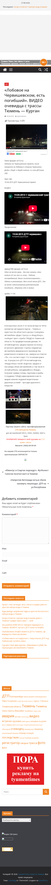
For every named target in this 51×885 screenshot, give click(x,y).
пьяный (22, 738)
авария (8, 715)
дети (24, 721)
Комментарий (10, 514)
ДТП (6, 84)
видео (34, 716)
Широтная (37, 711)
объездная (6, 729)
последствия (10, 737)
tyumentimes (21, 116)
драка (28, 721)
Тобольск (44, 701)
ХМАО (5, 711)
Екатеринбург (17, 696)
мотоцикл (19, 725)
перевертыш (29, 729)
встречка (7, 721)
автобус (18, 717)
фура (4, 747)
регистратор (11, 743)
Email (4, 560)
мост (14, 725)
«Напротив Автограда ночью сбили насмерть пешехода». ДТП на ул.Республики (28, 484)
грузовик (17, 721)
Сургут (36, 701)
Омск (4, 701)
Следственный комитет (25, 701)
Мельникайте (29, 697)
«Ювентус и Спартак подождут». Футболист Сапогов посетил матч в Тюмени (27, 472)
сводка (24, 743)
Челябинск (29, 711)
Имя (4, 548)
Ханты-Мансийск (16, 710)
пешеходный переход (10, 733)
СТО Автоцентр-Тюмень (25, 430)
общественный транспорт (33, 725)
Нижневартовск (41, 697)
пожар (22, 733)
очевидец (17, 729)
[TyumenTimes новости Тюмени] (5, 70)
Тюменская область (11, 706)
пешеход (38, 729)
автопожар (25, 717)
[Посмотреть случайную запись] (46, 70)
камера (9, 725)
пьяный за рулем (31, 738)
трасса (33, 743)
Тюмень (28, 706)
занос (4, 725)
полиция (30, 733)
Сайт (4, 572)
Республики (12, 701)
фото (41, 742)
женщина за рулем (38, 721)
